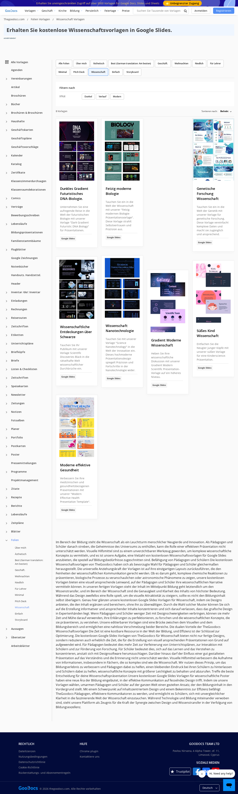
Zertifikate (18, 172)
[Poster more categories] (6, 455)
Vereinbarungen (21, 78)
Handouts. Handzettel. (26, 275)
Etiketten (17, 335)
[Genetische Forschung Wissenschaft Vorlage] (213, 150)
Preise (126, 10)
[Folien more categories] (6, 540)
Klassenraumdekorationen (28, 189)
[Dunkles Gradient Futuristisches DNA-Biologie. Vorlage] (76, 150)
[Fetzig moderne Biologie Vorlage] (122, 150)
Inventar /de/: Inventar (25, 292)
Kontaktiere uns (89, 756)
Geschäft (47, 10)
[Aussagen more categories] (6, 629)
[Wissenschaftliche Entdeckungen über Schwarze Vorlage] (76, 288)
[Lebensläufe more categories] (6, 224)
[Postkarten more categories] (6, 446)
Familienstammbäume (26, 241)
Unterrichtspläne (22, 343)
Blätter (15, 531)
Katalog (16, 164)
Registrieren (223, 10)
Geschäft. (20, 570)
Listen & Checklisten (24, 369)
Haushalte (18, 121)
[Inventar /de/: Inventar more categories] (6, 292)
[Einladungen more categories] (6, 301)
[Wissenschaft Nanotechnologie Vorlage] (122, 287)
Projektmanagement (24, 480)
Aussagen (17, 628)
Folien (15, 540)
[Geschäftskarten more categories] (6, 130)
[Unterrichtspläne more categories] (6, 344)
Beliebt (224, 111)
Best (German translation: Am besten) (29, 561)
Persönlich (92, 10)
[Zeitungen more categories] (6, 403)
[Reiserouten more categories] (6, 318)
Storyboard (21, 619)
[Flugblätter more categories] (6, 250)
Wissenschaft (98, 72)
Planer (15, 429)
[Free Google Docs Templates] (11, 11)
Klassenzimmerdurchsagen (28, 181)
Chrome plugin (89, 751)
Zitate (15, 488)
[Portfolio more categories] (6, 438)
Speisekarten (19, 386)
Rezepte (16, 497)
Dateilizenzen (27, 751)
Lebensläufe (19, 224)
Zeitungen (18, 403)
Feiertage (110, 10)
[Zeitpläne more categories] (6, 523)
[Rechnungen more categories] (6, 309)
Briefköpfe (18, 352)
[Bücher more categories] (6, 104)
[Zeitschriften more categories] (6, 327)
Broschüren (18, 95)
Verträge (17, 206)
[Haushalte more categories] (6, 121)
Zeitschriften (19, 326)
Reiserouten (19, 318)
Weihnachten (22, 576)
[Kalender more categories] (6, 156)
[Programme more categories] (6, 472)
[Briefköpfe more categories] (6, 352)
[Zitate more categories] (6, 489)
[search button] (185, 11)
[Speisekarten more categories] (6, 386)
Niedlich (19, 582)
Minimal (19, 595)
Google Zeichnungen (24, 258)
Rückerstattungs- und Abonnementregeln (44, 772)
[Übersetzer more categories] (6, 637)
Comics (15, 198)
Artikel (15, 87)
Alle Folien (64, 63)
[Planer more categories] (6, 429)
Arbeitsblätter (20, 645)
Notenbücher (19, 266)
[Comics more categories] (6, 198)
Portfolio (17, 437)
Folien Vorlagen (41, 19)
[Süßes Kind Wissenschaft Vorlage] (213, 292)
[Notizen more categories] (6, 412)
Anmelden (200, 10)
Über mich (20, 547)
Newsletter (18, 394)
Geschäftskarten (22, 130)
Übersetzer (18, 637)
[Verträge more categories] (6, 207)
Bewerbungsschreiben (25, 215)
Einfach (19, 613)
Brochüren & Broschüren (27, 112)
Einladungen (19, 300)
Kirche (63, 10)
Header (15, 283)
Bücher (15, 104)
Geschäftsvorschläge (24, 147)
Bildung (75, 10)
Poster (15, 454)
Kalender (17, 155)
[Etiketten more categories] (6, 335)
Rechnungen (19, 309)
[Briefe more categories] (6, 361)
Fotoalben (17, 420)
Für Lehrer (20, 588)
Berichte (16, 506)
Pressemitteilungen (23, 463)
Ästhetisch (20, 553)
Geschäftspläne (21, 138)
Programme (19, 471)
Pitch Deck (20, 601)
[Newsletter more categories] (6, 395)
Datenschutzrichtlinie (32, 762)
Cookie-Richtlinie (29, 767)
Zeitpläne (17, 523)
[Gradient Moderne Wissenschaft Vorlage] (168, 301)
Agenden (16, 70)
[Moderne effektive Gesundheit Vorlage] (76, 426)
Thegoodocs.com (14, 19)
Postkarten (18, 446)
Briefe (15, 360)
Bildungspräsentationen (27, 232)
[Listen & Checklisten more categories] (6, 369)
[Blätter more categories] (6, 532)
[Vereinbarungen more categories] (6, 79)
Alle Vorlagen (19, 62)
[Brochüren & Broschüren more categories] (6, 113)
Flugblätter (18, 249)
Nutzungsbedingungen (33, 756)
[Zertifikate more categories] (6, 173)
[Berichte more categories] (6, 506)
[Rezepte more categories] (6, 497)
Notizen (16, 412)
